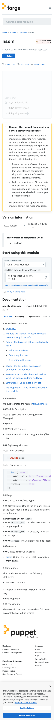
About (37, 649)
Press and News (42, 662)
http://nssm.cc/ (39, 403)
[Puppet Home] (20, 639)
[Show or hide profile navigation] (44, 6)
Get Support (7, 664)
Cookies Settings (27, 708)
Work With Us (40, 659)
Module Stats (10, 98)
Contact (38, 665)
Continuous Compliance (12, 652)
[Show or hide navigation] (50, 7)
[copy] (46, 277)
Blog (37, 655)
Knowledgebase (9, 667)
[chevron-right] (49, 316)
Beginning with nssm (20, 359)
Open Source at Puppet (12, 674)
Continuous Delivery (10, 649)
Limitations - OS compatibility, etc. (23, 382)
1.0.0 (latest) (10, 225)
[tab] (8, 316)
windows (17, 242)
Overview (11, 328)
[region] (27, 701)
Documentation (8, 671)
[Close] (50, 686)
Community (40, 652)
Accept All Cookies (27, 715)
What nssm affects (18, 350)
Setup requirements (19, 355)
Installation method (12, 260)
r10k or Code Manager (17, 264)
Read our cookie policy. (26, 702)
